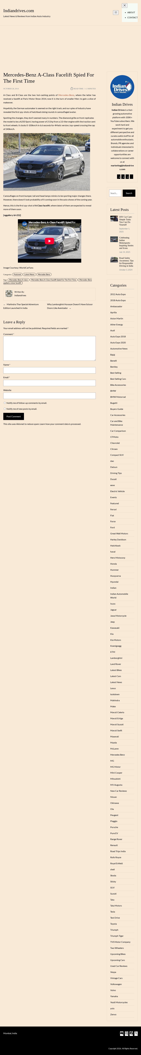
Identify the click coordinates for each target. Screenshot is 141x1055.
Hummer (114, 569)
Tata (112, 899)
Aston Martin (116, 318)
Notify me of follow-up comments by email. (26, 403)
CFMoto (114, 437)
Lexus (113, 688)
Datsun (113, 467)
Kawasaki (114, 627)
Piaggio (113, 821)
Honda (113, 563)
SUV (112, 887)
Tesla (112, 911)
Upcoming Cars (117, 960)
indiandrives (20, 295)
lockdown (115, 694)
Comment (8, 334)
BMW (113, 390)
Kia (111, 634)
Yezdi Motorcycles (119, 1002)
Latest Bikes (116, 670)
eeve (112, 485)
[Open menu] (116, 12)
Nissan (113, 797)
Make (113, 706)
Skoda (113, 875)
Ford (112, 527)
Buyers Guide (116, 409)
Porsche (114, 827)
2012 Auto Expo (118, 294)
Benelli (113, 360)
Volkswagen (116, 984)
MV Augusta (116, 784)
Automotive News (119, 348)
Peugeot (114, 815)
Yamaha (114, 996)
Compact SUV (117, 455)
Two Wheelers (117, 948)
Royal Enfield (116, 863)
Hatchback (115, 545)
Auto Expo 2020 (118, 342)
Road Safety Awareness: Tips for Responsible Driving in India (126, 262)
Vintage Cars (116, 978)
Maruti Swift (116, 730)
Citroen (114, 449)
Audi (112, 330)
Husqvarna (115, 575)
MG (112, 760)
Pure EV (114, 833)
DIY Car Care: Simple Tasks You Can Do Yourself (125, 221)
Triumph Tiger (117, 935)
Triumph (114, 929)
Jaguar (113, 609)
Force (113, 521)
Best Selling (115, 372)
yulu (112, 1008)
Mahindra (115, 700)
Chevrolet (115, 443)
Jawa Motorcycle (118, 615)
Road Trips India (118, 851)
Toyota (113, 923)
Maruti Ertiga (116, 718)
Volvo (113, 990)
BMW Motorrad (118, 397)
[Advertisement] (70, 47)
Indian (113, 587)
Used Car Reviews (118, 966)
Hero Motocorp (117, 557)
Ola (112, 809)
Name (6, 364)
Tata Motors (116, 905)
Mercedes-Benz (66, 95)
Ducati (113, 479)
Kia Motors (115, 640)
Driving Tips (116, 473)
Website (7, 390)
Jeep (112, 621)
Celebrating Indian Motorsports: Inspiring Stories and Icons (126, 242)
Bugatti (113, 403)
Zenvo (113, 1014)
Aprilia (113, 312)
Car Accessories (117, 415)
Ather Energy (116, 324)
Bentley (114, 366)
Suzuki (113, 893)
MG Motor (115, 766)
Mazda (113, 742)
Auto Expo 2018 (118, 336)
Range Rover (116, 839)
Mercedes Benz (44, 274)
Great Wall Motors (119, 533)
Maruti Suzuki (117, 724)
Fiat (112, 515)
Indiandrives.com (18, 10)
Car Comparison (118, 430)
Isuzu (112, 603)
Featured (17, 274)
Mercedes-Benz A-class (18, 280)
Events (113, 497)
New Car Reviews (118, 790)
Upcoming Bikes (118, 954)
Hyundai (114, 581)
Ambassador (116, 306)
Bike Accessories (118, 385)
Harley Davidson (118, 539)
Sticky (113, 881)
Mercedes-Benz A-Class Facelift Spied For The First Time (53, 280)
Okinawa (114, 803)
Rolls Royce (115, 857)
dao (112, 461)
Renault (114, 845)
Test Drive (115, 917)
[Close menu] (124, 5)
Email (6, 377)
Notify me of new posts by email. (21, 408)
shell (112, 869)
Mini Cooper (116, 772)
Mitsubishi (115, 778)
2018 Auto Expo (118, 300)
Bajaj (112, 354)
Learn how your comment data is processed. (60, 424)
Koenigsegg (115, 646)
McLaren (114, 748)
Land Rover (115, 664)
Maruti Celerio (117, 712)
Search (129, 193)
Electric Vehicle (117, 491)
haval (112, 551)
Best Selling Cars (118, 378)
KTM (112, 652)
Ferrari (113, 509)
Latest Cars (115, 676)
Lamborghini (116, 658)
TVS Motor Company (120, 942)
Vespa (113, 972)
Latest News (29, 274)
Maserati (114, 736)
